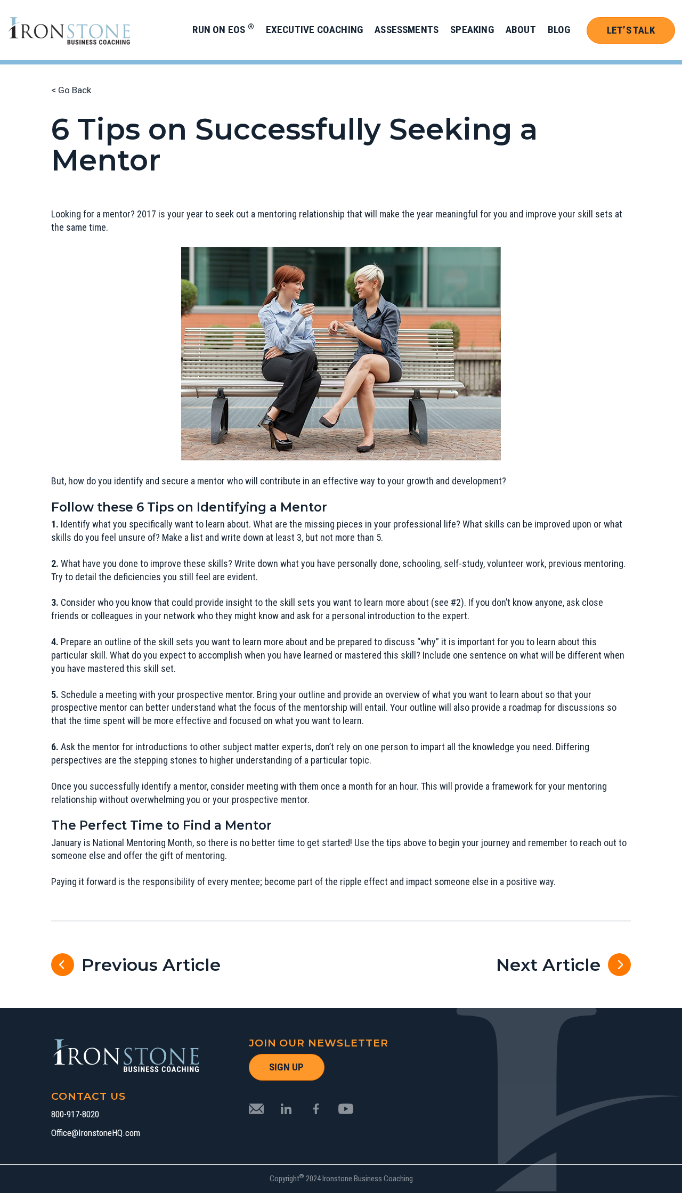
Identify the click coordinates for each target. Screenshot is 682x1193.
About (521, 29)
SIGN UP (286, 1067)
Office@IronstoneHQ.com (95, 1133)
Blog (559, 29)
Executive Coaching (314, 29)
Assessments (407, 29)
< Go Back (71, 90)
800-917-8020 (75, 1114)
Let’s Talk (631, 30)
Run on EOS (223, 29)
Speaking (472, 29)
